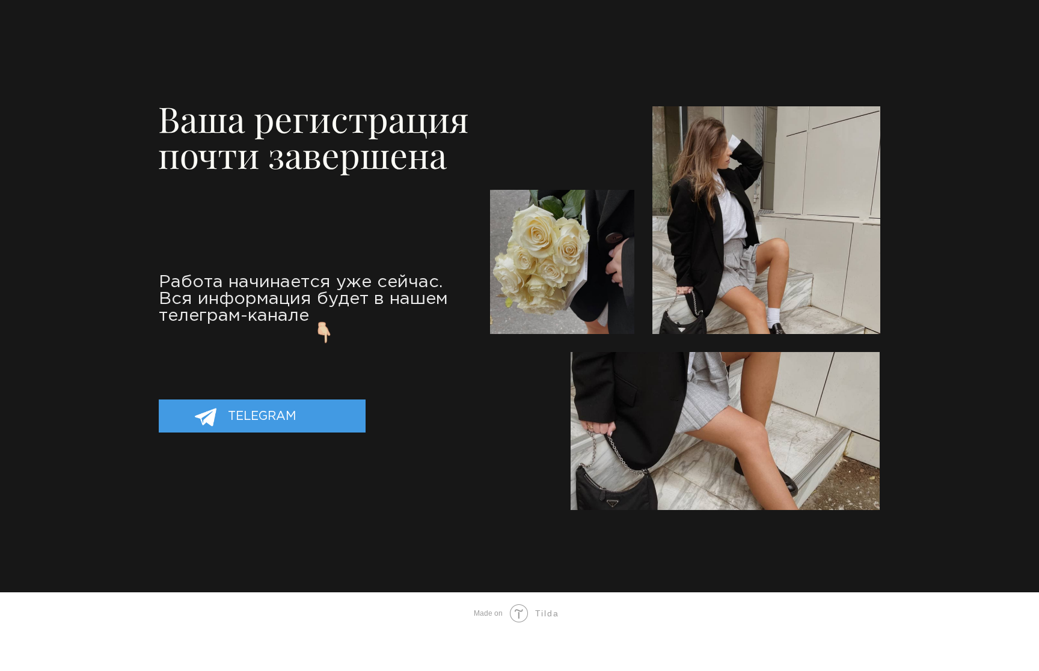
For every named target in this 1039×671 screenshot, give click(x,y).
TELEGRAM (262, 416)
